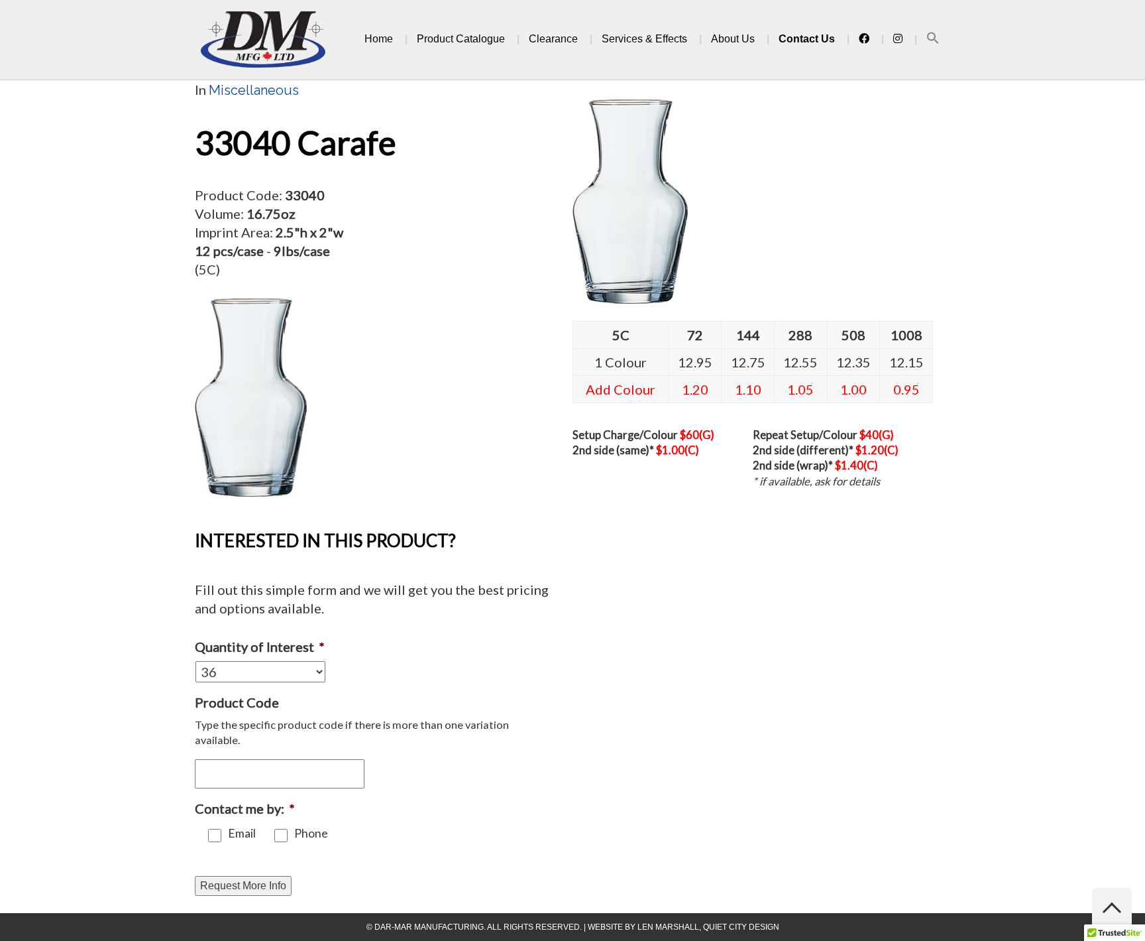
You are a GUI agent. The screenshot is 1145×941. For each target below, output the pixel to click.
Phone (311, 833)
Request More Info (243, 885)
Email (242, 833)
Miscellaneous (254, 90)
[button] (933, 40)
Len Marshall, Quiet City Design (708, 927)
